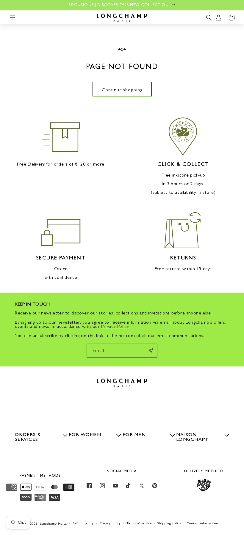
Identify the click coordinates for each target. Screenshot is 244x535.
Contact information (202, 523)
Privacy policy (110, 523)
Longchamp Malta (53, 523)
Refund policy (83, 523)
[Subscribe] (150, 351)
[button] (12, 17)
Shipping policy (169, 523)
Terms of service (138, 523)
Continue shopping (122, 89)
